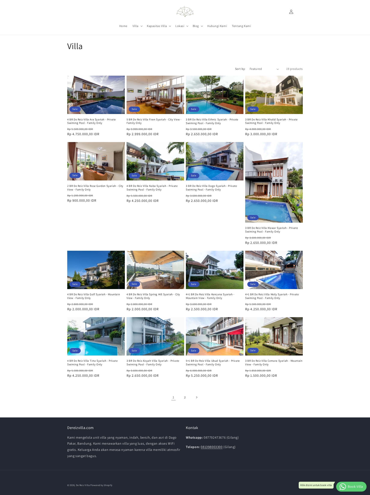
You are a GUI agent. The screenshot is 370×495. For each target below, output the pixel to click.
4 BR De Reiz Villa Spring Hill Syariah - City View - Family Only (153, 296)
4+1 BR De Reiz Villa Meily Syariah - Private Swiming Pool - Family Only (272, 296)
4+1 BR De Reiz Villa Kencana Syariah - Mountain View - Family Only (210, 296)
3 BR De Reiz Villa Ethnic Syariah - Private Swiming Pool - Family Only (212, 121)
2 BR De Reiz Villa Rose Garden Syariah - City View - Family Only (95, 187)
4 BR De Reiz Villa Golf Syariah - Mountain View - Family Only (93, 296)
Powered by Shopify (101, 485)
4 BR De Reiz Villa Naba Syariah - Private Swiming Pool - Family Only (152, 187)
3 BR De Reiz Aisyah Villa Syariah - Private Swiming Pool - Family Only (153, 362)
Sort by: (240, 69)
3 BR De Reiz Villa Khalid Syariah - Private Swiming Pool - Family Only (271, 121)
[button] (137, 25)
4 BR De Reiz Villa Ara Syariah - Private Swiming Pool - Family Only (91, 121)
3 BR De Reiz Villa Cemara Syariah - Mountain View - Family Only (273, 362)
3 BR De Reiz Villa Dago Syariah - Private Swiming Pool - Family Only (211, 187)
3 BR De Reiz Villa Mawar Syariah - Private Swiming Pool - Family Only (271, 229)
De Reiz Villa (83, 485)
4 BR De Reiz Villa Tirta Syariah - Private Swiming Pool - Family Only (92, 362)
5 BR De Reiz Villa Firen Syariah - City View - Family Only (154, 121)
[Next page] (196, 397)
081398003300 (211, 447)
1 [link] (173, 397)
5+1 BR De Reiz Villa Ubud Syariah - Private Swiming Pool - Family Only (213, 362)
